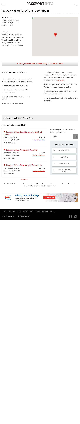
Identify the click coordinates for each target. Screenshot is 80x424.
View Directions (39, 140)
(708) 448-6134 (7, 25)
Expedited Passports (64, 150)
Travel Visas (64, 157)
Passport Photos (64, 164)
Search (75, 136)
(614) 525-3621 (9, 143)
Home (4, 211)
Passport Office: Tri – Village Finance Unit (24, 165)
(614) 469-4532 (9, 158)
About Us (11, 211)
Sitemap (53, 211)
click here (60, 80)
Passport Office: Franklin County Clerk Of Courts (23, 133)
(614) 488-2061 (9, 173)
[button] (55, 34)
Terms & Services (42, 211)
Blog (19, 211)
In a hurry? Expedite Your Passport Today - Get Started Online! (40, 64)
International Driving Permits (64, 170)
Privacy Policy (28, 211)
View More (24, 179)
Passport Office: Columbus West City (22, 149)
